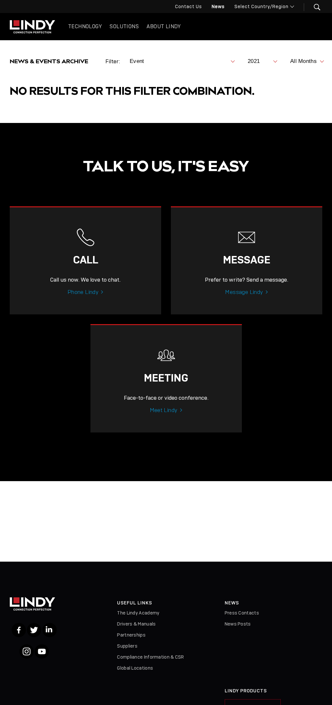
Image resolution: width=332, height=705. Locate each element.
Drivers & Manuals (136, 624)
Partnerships (131, 635)
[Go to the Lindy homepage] (32, 26)
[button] (313, 7)
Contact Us (188, 6)
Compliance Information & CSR (150, 657)
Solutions (124, 26)
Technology (85, 26)
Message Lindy (244, 292)
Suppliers (127, 646)
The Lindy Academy (138, 613)
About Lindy (164, 26)
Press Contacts (242, 613)
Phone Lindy (83, 292)
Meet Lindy (164, 410)
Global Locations (135, 668)
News (218, 6)
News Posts (238, 624)
